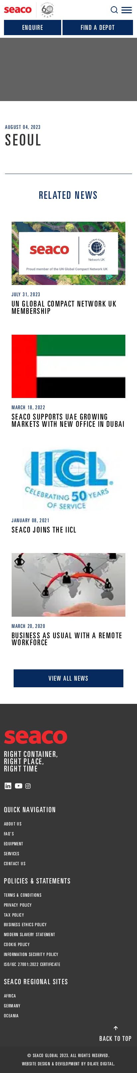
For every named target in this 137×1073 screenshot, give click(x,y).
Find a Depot (98, 27)
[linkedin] (8, 786)
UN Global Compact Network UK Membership (64, 307)
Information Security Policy (31, 954)
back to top (115, 1038)
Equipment (14, 843)
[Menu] (126, 10)
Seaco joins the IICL (44, 529)
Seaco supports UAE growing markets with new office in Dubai (68, 420)
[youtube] (19, 786)
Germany (12, 1005)
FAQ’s (9, 833)
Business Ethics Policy (25, 924)
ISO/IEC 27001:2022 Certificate (32, 964)
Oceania (11, 1015)
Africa (10, 995)
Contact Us (15, 863)
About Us (13, 823)
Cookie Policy (17, 944)
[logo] (29, 10)
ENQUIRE (32, 27)
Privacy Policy (18, 905)
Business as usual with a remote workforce (67, 639)
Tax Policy (14, 915)
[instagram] (28, 786)
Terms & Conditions (23, 895)
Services (11, 853)
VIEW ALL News (68, 678)
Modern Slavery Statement (30, 934)
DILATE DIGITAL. (101, 1063)
